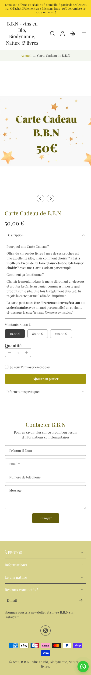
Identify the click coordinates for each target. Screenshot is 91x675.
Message (15, 490)
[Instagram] (45, 630)
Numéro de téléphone (25, 477)
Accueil (26, 55)
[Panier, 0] (73, 33)
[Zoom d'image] (45, 131)
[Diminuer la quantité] (9, 352)
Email (14, 464)
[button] (84, 33)
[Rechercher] (52, 33)
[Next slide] (50, 198)
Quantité (13, 345)
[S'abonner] (80, 600)
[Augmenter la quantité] (26, 352)
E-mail (12, 600)
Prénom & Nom (20, 450)
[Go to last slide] (40, 198)
